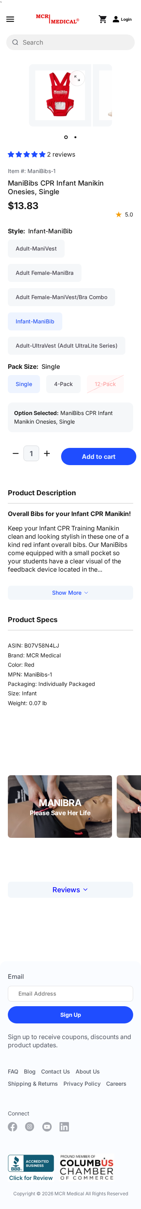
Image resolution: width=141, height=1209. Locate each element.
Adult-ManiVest (36, 248)
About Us (88, 1071)
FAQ (13, 1071)
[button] (27, 154)
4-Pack (63, 384)
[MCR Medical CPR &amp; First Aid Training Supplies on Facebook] (12, 1126)
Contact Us (55, 1071)
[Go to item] (65, 137)
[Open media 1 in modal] (77, 78)
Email (16, 976)
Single (24, 384)
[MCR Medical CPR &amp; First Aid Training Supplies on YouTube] (47, 1126)
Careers (116, 1083)
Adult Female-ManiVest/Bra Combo (61, 297)
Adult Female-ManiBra (45, 272)
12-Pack (105, 384)
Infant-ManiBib (35, 321)
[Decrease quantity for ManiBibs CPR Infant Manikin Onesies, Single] (16, 453)
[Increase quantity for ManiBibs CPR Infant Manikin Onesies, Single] (47, 453)
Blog (30, 1071)
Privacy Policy (82, 1083)
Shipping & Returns (33, 1083)
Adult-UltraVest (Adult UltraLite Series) (67, 345)
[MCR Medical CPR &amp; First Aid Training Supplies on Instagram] (29, 1126)
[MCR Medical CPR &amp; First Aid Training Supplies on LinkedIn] (64, 1126)
